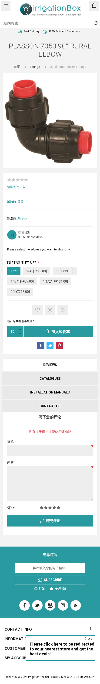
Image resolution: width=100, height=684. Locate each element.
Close (88, 638)
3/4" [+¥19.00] (36, 271)
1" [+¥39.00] (64, 271)
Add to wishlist (37, 310)
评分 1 (42, 507)
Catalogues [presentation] (50, 378)
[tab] (50, 365)
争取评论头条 (16, 187)
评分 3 (50, 507)
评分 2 (46, 507)
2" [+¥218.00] (20, 292)
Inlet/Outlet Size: (22, 263)
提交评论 (53, 520)
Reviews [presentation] (50, 365)
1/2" (14, 271)
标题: (10, 441)
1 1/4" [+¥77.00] (22, 281)
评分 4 (54, 507)
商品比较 (50, 310)
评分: (11, 508)
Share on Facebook (40, 345)
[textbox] (45, 23)
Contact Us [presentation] (50, 406)
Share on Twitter (50, 345)
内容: (10, 462)
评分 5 (58, 507)
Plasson (23, 218)
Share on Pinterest (59, 345)
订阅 (42, 588)
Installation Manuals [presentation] (50, 392)
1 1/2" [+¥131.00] (55, 281)
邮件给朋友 (62, 310)
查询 (95, 23)
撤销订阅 (60, 588)
